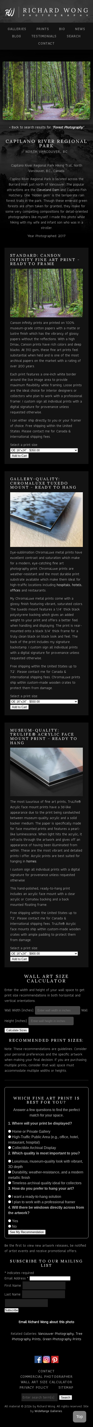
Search (74, 36)
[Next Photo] (91, 93)
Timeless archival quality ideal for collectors (46, 1183)
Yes (14, 1221)
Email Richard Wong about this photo (46, 1322)
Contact (46, 43)
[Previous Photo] (1, 93)
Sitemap (65, 1387)
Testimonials (44, 36)
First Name (13, 1285)
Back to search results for (48, 127)
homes (31, 861)
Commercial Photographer (46, 1376)
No (14, 1226)
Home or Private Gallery (30, 1131)
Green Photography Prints (62, 1339)
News (80, 29)
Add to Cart (19, 455)
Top (79, 1416)
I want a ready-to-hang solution (36, 1197)
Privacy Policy (34, 1387)
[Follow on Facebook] (38, 1360)
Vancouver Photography (56, 1333)
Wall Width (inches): (19, 1010)
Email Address (16, 1278)
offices (15, 590)
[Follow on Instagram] (46, 1360)
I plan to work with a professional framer (43, 1202)
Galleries (17, 29)
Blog (16, 36)
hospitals (63, 585)
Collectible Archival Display (33, 1148)
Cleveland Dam (48, 190)
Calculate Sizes (16, 1030)
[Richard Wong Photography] (46, 16)
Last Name (13, 1294)
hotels (76, 585)
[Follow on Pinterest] (54, 1360)
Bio (62, 29)
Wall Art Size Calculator (46, 1382)
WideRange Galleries (48, 1410)
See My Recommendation (27, 1232)
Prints (43, 29)
